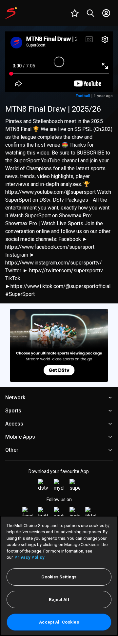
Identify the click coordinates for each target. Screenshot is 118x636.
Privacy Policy (29, 557)
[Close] (107, 526)
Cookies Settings (58, 576)
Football (83, 96)
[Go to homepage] (11, 13)
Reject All (59, 599)
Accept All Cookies (59, 622)
